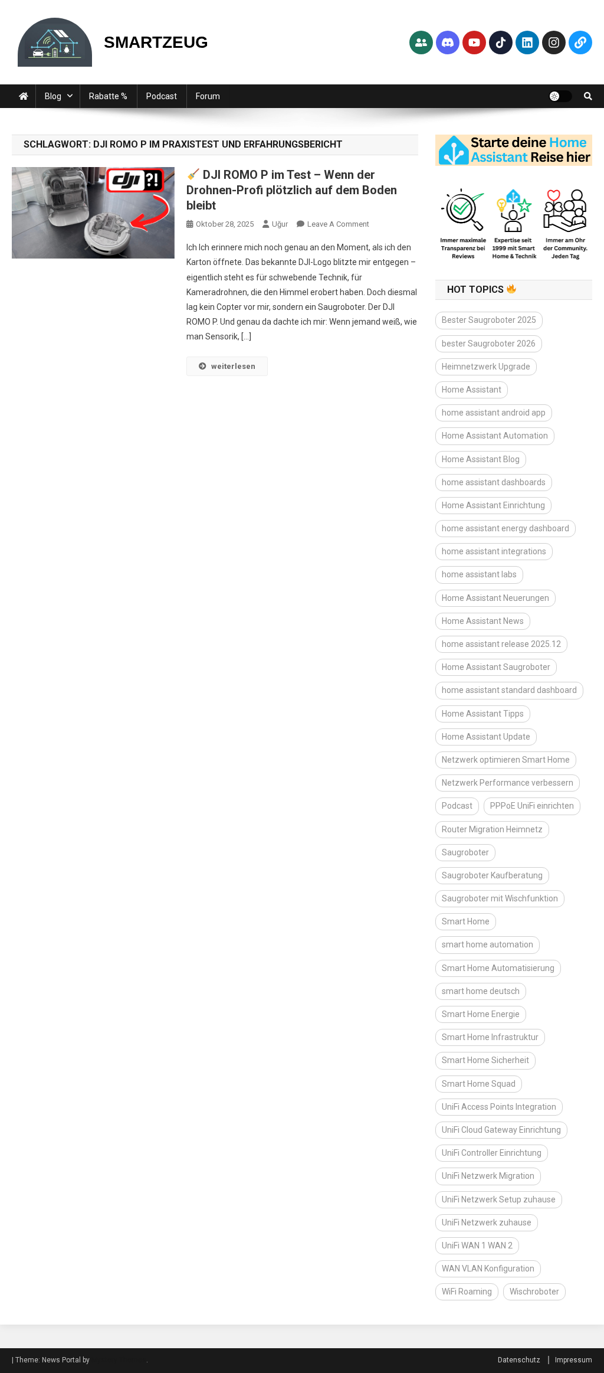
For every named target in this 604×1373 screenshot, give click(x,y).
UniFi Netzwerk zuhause (486, 1222)
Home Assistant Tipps (483, 713)
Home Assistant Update (486, 736)
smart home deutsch (481, 991)
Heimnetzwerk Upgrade (486, 366)
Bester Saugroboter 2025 (489, 320)
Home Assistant (471, 389)
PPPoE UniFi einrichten (532, 805)
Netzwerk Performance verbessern (507, 782)
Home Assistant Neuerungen (495, 598)
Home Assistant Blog (481, 459)
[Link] (580, 42)
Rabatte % (108, 96)
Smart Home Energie (481, 1014)
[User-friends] (421, 42)
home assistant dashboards (494, 482)
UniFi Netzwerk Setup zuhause (499, 1199)
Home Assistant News (483, 621)
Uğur (280, 224)
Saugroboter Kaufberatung (492, 875)
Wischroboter (534, 1291)
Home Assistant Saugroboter (496, 667)
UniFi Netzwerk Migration (488, 1176)
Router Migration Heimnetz (492, 829)
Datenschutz (519, 1360)
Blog (53, 96)
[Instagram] (554, 42)
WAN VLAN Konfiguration (488, 1268)
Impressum (573, 1360)
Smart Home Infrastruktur (490, 1037)
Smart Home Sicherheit (485, 1060)
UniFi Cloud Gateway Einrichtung (501, 1130)
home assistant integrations (494, 551)
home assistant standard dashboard (509, 690)
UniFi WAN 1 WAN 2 (477, 1245)
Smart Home (466, 921)
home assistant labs (479, 574)
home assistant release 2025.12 (501, 644)
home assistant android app (494, 412)
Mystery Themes (118, 1360)
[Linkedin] (527, 42)
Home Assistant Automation (495, 435)
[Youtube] (474, 42)
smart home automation (487, 944)
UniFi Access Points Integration (499, 1107)
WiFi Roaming (467, 1291)
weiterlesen (233, 366)
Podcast (161, 96)
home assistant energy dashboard (505, 528)
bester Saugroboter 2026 (489, 343)
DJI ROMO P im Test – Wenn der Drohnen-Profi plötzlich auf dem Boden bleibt (291, 190)
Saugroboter (465, 852)
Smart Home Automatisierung (498, 968)
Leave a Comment (338, 224)
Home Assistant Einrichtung (493, 505)
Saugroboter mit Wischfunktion (500, 898)
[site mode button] (560, 96)
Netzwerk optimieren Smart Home (506, 759)
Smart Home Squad (479, 1083)
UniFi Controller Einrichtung (491, 1153)
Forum (208, 96)
